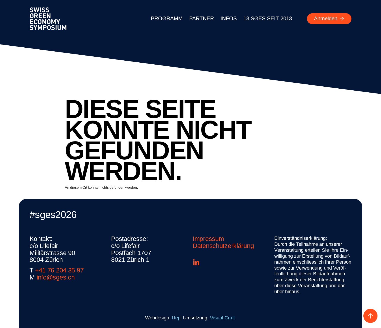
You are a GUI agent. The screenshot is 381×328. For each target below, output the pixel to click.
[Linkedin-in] (196, 262)
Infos (228, 18)
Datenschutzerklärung (223, 245)
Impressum (208, 238)
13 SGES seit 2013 (267, 18)
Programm (167, 18)
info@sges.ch (56, 277)
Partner (201, 18)
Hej (175, 318)
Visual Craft (223, 318)
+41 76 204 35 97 (59, 270)
